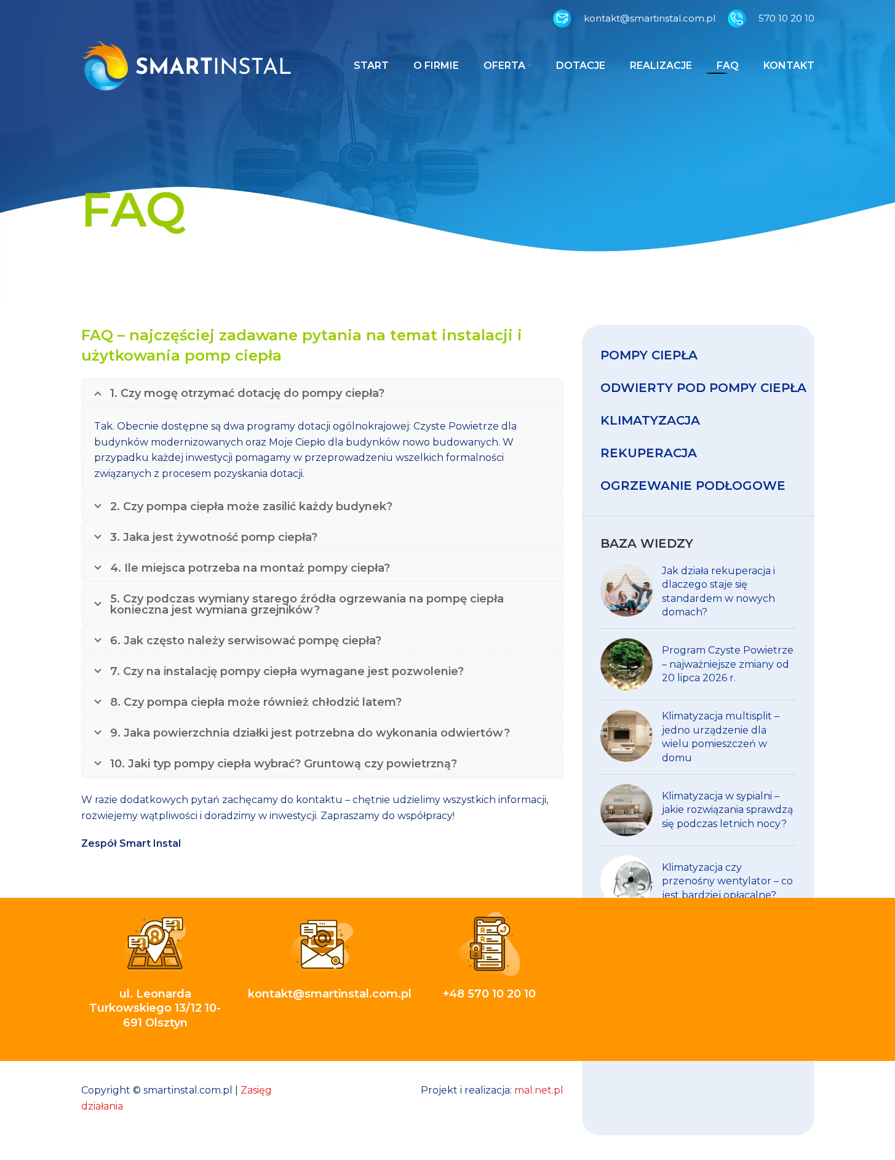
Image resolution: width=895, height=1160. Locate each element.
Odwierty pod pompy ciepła (703, 387)
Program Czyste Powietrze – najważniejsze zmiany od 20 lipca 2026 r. (728, 664)
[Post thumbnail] (626, 592)
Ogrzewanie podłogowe (693, 485)
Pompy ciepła (649, 355)
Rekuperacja (648, 453)
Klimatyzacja (650, 420)
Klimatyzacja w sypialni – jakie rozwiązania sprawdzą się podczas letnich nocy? (727, 810)
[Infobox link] (634, 18)
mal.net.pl (538, 1090)
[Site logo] (186, 65)
